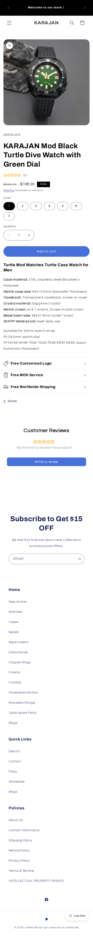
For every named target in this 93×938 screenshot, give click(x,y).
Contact (15, 761)
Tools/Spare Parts (22, 712)
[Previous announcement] (8, 7)
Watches (15, 611)
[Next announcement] (85, 7)
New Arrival (17, 601)
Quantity (9, 226)
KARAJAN (31, 927)
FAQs (13, 771)
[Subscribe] (79, 559)
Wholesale (17, 781)
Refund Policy (19, 850)
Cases (13, 622)
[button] (9, 23)
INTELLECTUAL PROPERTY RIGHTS (36, 880)
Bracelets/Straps (22, 702)
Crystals (15, 682)
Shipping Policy (20, 840)
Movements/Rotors (23, 692)
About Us (16, 820)
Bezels (14, 632)
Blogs (13, 723)
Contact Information (24, 830)
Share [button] (12, 401)
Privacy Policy (19, 860)
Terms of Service (21, 870)
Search (14, 751)
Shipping (8, 190)
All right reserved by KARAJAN (59, 927)
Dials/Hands (18, 652)
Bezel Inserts (18, 642)
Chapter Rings (20, 662)
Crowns (14, 672)
